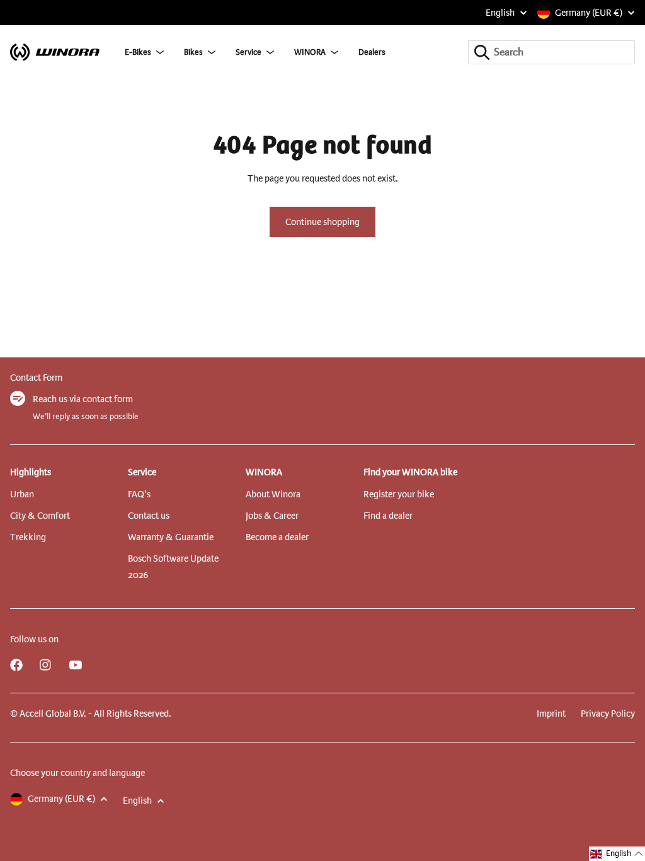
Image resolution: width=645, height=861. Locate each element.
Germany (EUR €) (588, 12)
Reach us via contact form (83, 399)
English (500, 13)
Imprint (551, 713)
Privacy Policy (608, 713)
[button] (617, 854)
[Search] (481, 52)
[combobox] (551, 52)
